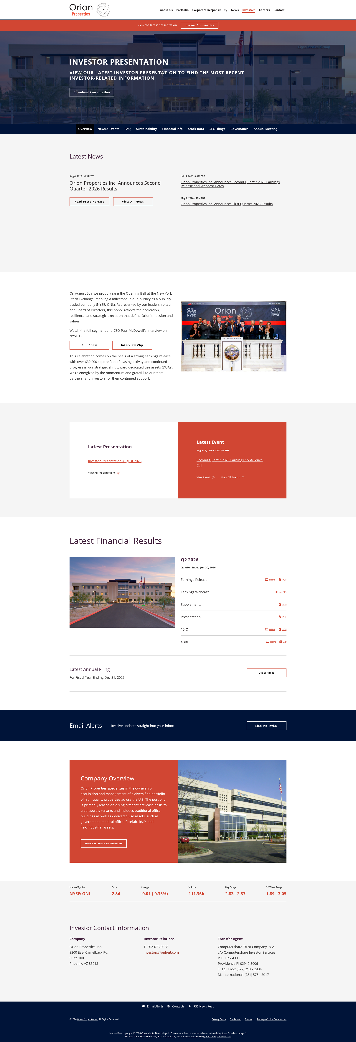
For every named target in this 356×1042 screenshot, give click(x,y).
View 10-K (266, 673)
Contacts (178, 1006)
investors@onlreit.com (161, 952)
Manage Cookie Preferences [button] (271, 1019)
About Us (166, 10)
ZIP (284, 641)
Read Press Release (89, 201)
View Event (203, 477)
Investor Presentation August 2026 (114, 461)
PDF (284, 579)
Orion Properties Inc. (87, 1019)
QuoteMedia (147, 1033)
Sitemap (249, 1019)
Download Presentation (91, 92)
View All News (133, 201)
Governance (239, 129)
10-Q (184, 629)
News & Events (108, 129)
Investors (248, 10)
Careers (264, 10)
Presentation (191, 617)
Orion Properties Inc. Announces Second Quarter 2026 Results (115, 186)
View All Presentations (102, 472)
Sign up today (266, 725)
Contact (279, 10)
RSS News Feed (203, 1006)
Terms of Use (224, 1036)
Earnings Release (194, 579)
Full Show (89, 345)
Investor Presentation (199, 25)
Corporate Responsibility (209, 10)
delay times (221, 1033)
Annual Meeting (265, 129)
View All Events (230, 477)
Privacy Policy (219, 1019)
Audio (282, 592)
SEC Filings (217, 129)
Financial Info (172, 129)
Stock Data (196, 129)
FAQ (128, 129)
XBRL (185, 642)
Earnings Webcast (195, 592)
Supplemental (191, 604)
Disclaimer (235, 1019)
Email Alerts (155, 1006)
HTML (272, 579)
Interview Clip (132, 345)
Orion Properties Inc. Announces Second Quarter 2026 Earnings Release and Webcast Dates (230, 184)
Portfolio (182, 10)
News (235, 10)
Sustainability (146, 129)
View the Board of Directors (104, 843)
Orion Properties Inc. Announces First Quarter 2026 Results (227, 204)
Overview (85, 129)
